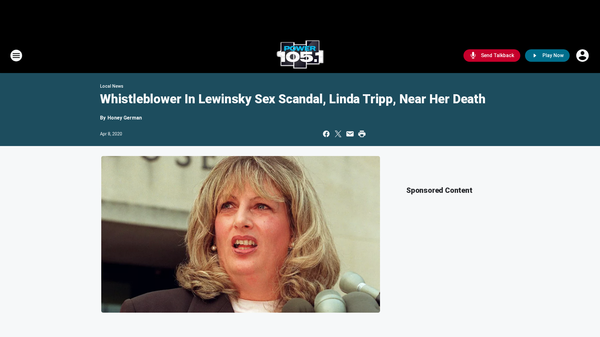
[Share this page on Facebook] (326, 133)
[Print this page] (362, 133)
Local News (111, 86)
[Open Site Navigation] (16, 55)
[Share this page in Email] (350, 133)
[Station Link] (300, 55)
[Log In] (583, 55)
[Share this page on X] (338, 133)
